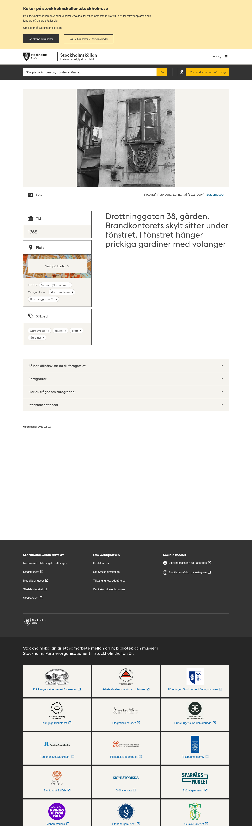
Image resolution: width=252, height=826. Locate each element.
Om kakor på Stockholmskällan (42, 27)
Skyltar (59, 330)
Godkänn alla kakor (41, 39)
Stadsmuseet (215, 194)
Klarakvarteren (60, 292)
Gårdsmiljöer (38, 330)
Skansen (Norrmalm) (54, 285)
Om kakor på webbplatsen (109, 589)
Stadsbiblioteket (33, 589)
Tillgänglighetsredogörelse (109, 580)
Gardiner (35, 337)
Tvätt (75, 330)
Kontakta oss (101, 563)
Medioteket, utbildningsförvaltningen (45, 563)
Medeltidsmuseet (33, 580)
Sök (162, 72)
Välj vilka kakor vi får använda (88, 39)
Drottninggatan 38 (42, 299)
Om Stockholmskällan (106, 571)
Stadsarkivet (30, 598)
